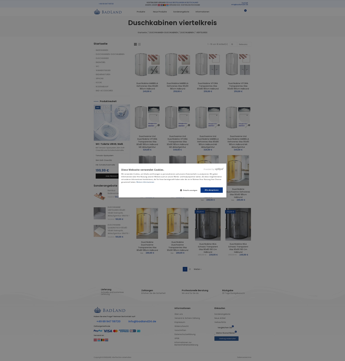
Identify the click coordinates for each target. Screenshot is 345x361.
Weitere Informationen (145, 182)
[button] (190, 190)
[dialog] (172, 180)
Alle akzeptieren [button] (212, 190)
